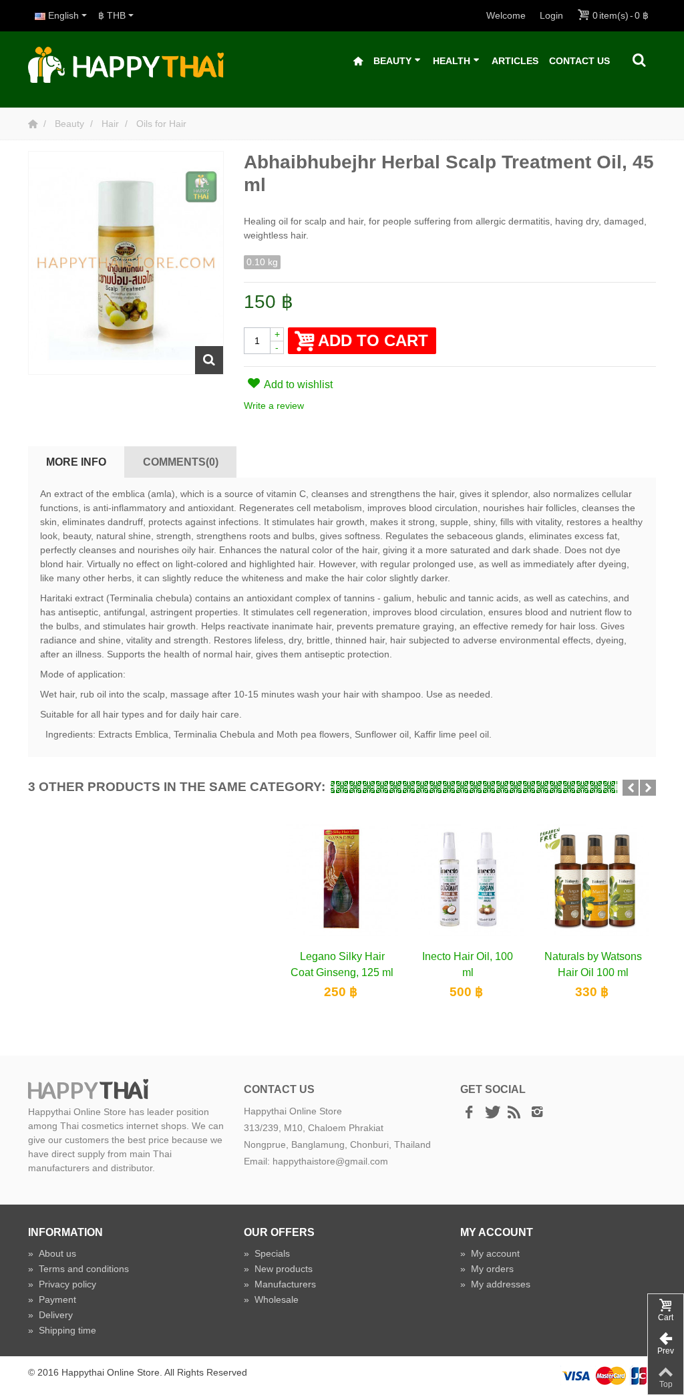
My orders (487, 1268)
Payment (52, 1299)
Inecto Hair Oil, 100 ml (467, 964)
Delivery (50, 1314)
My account (490, 1253)
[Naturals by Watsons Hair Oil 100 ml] (593, 879)
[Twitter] (491, 1113)
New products (278, 1268)
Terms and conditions (78, 1268)
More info (76, 462)
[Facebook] (469, 1113)
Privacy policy (62, 1284)
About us (52, 1253)
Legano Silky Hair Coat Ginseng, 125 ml (342, 964)
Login (551, 15)
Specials (267, 1253)
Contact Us (579, 60)
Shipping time (62, 1330)
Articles (515, 60)
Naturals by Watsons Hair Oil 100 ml (593, 964)
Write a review (274, 405)
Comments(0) (180, 462)
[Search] (639, 61)
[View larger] (209, 360)
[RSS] (514, 1113)
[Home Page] (34, 123)
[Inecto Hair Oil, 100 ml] (467, 879)
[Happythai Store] (126, 64)
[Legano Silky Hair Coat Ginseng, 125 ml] (342, 879)
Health (451, 60)
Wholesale (271, 1299)
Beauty (392, 60)
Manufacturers (280, 1284)
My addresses (495, 1284)
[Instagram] (537, 1113)
